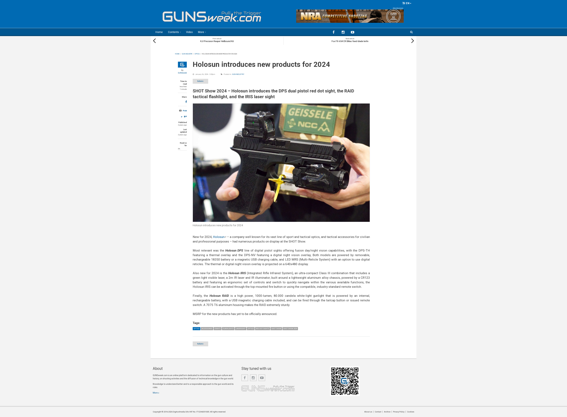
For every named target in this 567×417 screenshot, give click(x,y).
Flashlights (228, 329)
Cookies (410, 412)
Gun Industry (238, 74)
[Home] (212, 15)
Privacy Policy (398, 412)
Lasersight (241, 329)
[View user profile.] (182, 65)
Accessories (207, 329)
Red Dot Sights (262, 329)
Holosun (219, 237)
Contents (173, 32)
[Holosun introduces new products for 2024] (281, 162)
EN (407, 3)
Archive (387, 412)
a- (182, 117)
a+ (185, 116)
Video (189, 32)
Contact (378, 412)
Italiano (200, 81)
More (201, 32)
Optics (196, 329)
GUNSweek (182, 73)
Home (159, 32)
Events (218, 329)
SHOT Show (276, 329)
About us (368, 412)
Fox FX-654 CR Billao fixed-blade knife (350, 41)
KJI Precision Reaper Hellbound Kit (217, 41)
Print (185, 111)
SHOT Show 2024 (290, 329)
